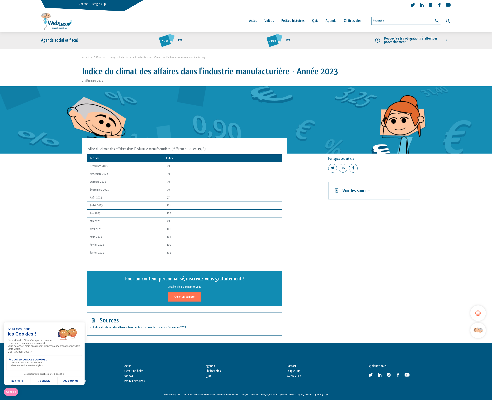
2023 (112, 57)
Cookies (244, 394)
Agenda (331, 20)
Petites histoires (293, 20)
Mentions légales (172, 394)
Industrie (123, 57)
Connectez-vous (192, 286)
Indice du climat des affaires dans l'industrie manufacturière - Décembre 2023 (139, 327)
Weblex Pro (294, 376)
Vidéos (269, 20)
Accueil (85, 57)
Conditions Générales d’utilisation (199, 394)
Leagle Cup (99, 4)
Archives (255, 394)
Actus (253, 20)
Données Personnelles (227, 394)
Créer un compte (184, 296)
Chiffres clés (352, 20)
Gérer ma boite (133, 371)
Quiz (315, 20)
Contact (83, 4)
